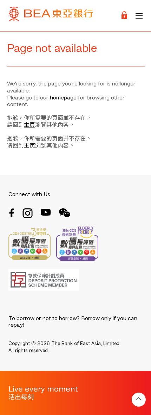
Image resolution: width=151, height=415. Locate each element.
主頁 (29, 125)
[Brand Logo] (50, 16)
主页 (29, 146)
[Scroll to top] (139, 400)
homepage (63, 98)
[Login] (124, 16)
